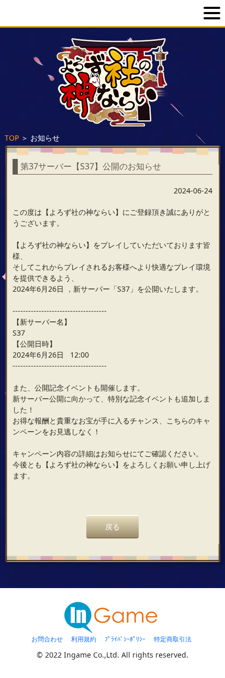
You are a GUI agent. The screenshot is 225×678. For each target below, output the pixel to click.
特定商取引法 (173, 639)
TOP (12, 138)
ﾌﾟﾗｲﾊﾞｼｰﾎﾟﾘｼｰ (125, 639)
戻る (112, 527)
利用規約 (83, 639)
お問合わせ (47, 639)
